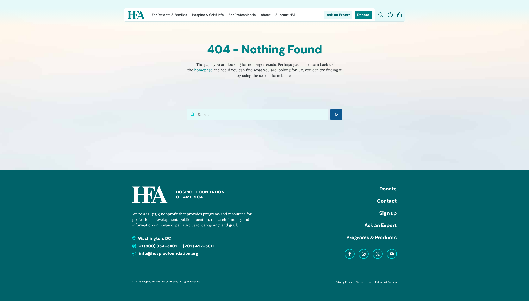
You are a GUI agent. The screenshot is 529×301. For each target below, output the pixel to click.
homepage (203, 70)
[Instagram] (364, 254)
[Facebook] (350, 254)
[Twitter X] (378, 254)
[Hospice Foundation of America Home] (136, 15)
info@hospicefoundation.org (168, 253)
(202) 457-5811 (198, 246)
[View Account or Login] (390, 14)
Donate (363, 15)
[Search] (336, 114)
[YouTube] (392, 254)
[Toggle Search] (381, 15)
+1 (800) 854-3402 (158, 246)
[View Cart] (399, 14)
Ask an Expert (338, 15)
